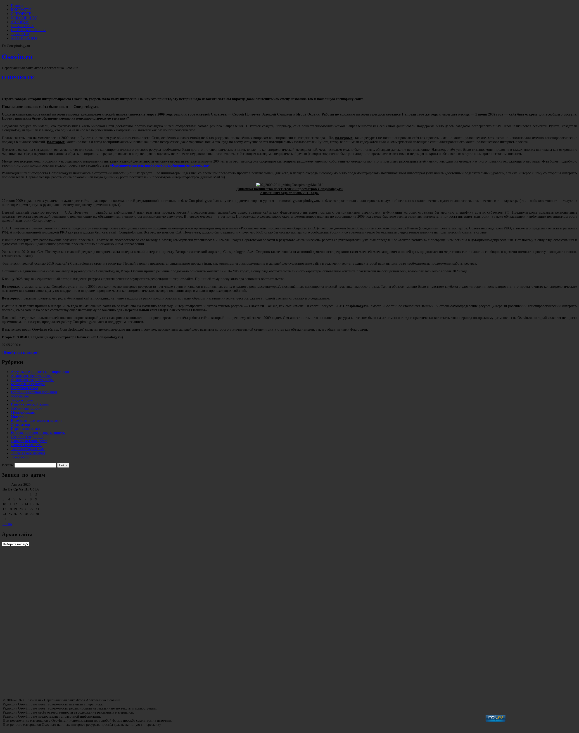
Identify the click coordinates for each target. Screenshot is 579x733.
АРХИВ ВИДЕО (24, 38)
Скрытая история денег (29, 441)
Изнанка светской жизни (30, 404)
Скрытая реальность (26, 445)
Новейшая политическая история (36, 420)
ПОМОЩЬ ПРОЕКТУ (28, 30)
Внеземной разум (24, 388)
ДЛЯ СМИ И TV (24, 18)
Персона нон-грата (25, 429)
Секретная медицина (27, 437)
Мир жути (19, 416)
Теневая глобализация (28, 453)
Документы (20, 396)
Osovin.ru (17, 57)
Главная (17, 5)
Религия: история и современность (38, 433)
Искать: (8, 465)
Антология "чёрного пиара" (32, 380)
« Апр (7, 524)
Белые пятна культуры (28, 384)
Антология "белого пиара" (31, 376)
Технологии (20, 457)
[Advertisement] (36, 665)
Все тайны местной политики (34, 392)
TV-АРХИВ (20, 34)
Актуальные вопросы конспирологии (40, 372)
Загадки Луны (22, 400)
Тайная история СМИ (28, 449)
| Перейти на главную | (20, 352)
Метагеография (23, 412)
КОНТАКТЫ (21, 10)
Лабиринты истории (27, 408)
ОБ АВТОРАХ (22, 26)
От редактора (21, 425)
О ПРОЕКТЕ (21, 14)
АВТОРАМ (19, 22)
